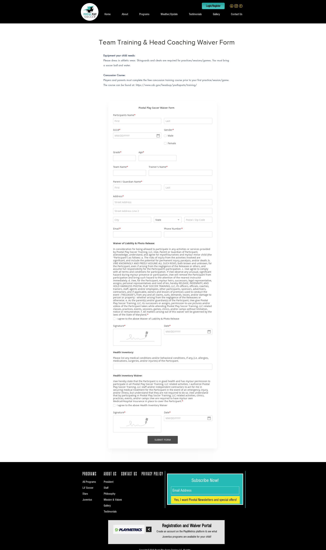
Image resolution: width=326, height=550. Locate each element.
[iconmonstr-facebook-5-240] (240, 6)
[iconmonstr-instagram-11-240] (236, 6)
